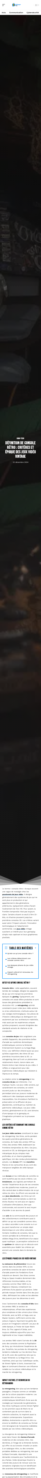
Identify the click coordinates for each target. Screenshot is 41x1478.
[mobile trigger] (4, 5)
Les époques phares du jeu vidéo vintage (20, 966)
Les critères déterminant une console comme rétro (19, 959)
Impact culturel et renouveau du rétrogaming (20, 973)
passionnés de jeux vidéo (12, 894)
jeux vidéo (21, 929)
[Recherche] (31, 5)
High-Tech (20, 438)
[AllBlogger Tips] (16, 5)
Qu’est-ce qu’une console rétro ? (20, 953)
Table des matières (21, 948)
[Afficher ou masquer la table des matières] (34, 948)
